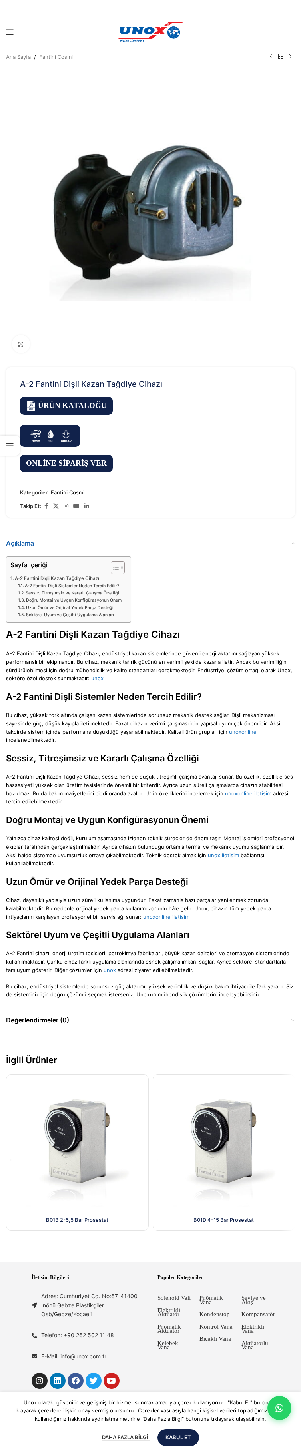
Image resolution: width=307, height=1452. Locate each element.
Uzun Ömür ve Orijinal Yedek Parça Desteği (70, 607)
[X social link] (56, 506)
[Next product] (290, 57)
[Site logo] (150, 31)
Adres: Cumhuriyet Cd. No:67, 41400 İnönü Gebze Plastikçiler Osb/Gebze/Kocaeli (89, 1305)
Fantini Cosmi (56, 57)
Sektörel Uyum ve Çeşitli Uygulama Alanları (70, 614)
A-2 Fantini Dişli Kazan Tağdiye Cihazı (57, 578)
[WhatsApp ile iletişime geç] (279, 1408)
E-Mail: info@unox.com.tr (73, 1356)
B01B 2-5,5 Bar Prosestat (77, 1220)
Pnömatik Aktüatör (169, 1328)
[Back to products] (280, 57)
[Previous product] (271, 57)
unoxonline (243, 732)
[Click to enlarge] (21, 344)
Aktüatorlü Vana (254, 1345)
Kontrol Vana (216, 1326)
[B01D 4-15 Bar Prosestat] (224, 1146)
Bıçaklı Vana (215, 1339)
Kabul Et (178, 1437)
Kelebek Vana (167, 1345)
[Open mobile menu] (10, 32)
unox (97, 678)
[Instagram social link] (66, 506)
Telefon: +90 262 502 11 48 (77, 1335)
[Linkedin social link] (87, 506)
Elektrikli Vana (252, 1328)
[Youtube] (112, 1381)
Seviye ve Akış (253, 1300)
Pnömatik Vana (211, 1300)
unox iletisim (223, 855)
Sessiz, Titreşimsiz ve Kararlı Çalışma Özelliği (72, 593)
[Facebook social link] (46, 506)
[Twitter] (94, 1381)
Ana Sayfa (18, 57)
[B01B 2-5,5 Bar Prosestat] (77, 1146)
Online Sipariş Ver (66, 463)
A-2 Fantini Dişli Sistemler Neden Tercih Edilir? (72, 585)
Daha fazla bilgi (126, 1437)
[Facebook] (76, 1381)
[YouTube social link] (76, 506)
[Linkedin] (58, 1381)
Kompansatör (258, 1314)
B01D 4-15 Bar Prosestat (223, 1220)
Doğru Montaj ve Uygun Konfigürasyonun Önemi (74, 600)
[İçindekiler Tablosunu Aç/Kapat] (114, 567)
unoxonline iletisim (248, 793)
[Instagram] (40, 1381)
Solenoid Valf (174, 1298)
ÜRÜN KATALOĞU (72, 405)
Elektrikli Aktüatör (168, 1312)
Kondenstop (214, 1314)
